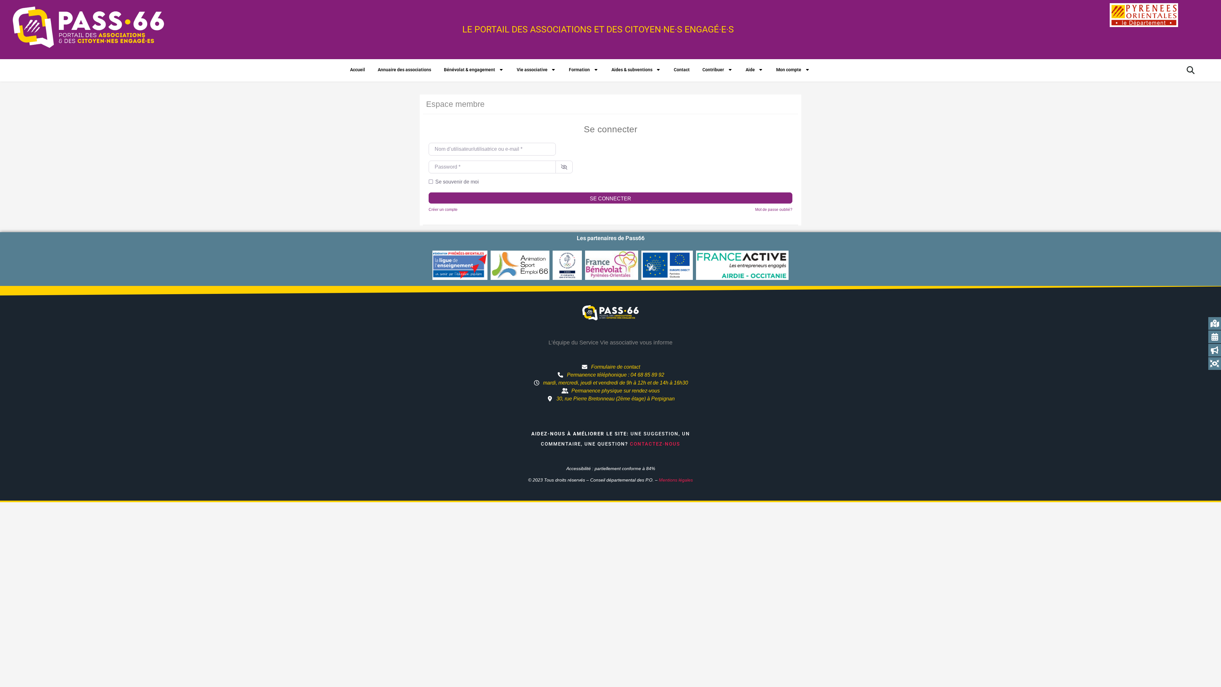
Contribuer (713, 69)
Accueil (357, 69)
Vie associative (532, 69)
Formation (579, 69)
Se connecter (610, 198)
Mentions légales (676, 479)
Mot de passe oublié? (773, 209)
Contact (682, 69)
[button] (1190, 70)
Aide (750, 69)
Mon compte (788, 69)
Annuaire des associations (404, 69)
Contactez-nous (655, 444)
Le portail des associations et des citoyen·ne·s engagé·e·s (598, 29)
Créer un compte (443, 209)
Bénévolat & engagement (469, 69)
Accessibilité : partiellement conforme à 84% (610, 468)
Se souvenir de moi (457, 181)
